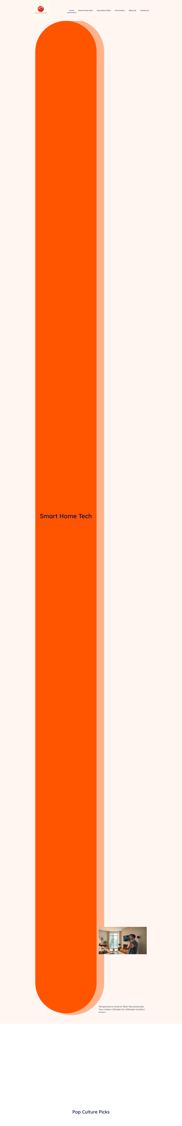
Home (71, 10)
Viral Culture (120, 10)
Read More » (102, 1012)
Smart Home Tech (85, 10)
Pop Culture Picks (104, 10)
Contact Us (144, 10)
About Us (132, 10)
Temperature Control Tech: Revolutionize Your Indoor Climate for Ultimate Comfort (122, 1008)
